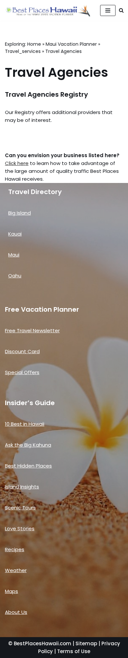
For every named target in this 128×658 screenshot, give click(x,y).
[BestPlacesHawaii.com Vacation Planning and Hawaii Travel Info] (47, 10)
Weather (16, 570)
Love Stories (19, 528)
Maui (13, 254)
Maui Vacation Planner (71, 44)
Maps (11, 591)
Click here (17, 163)
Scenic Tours (20, 507)
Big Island (19, 212)
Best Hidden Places (28, 465)
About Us (16, 612)
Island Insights (22, 486)
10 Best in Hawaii (24, 423)
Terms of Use (73, 651)
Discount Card (22, 351)
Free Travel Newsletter (32, 330)
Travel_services (23, 51)
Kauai (15, 233)
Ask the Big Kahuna (28, 444)
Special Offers (22, 372)
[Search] (121, 10)
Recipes (14, 549)
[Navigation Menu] (108, 10)
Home (34, 44)
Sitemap (86, 643)
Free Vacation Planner (42, 309)
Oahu (14, 275)
